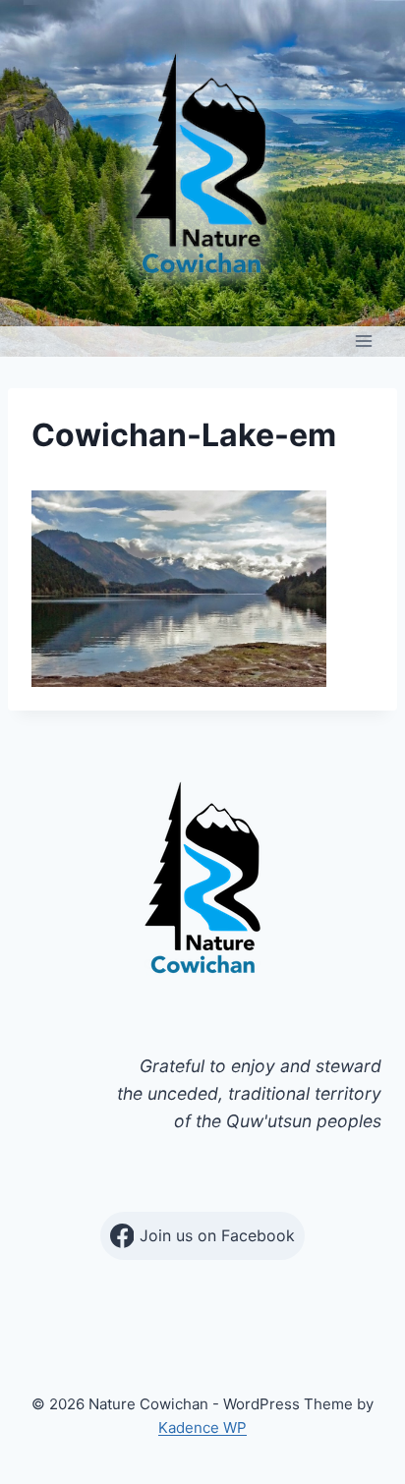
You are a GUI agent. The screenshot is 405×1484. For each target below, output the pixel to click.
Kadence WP (202, 1427)
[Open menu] (363, 341)
